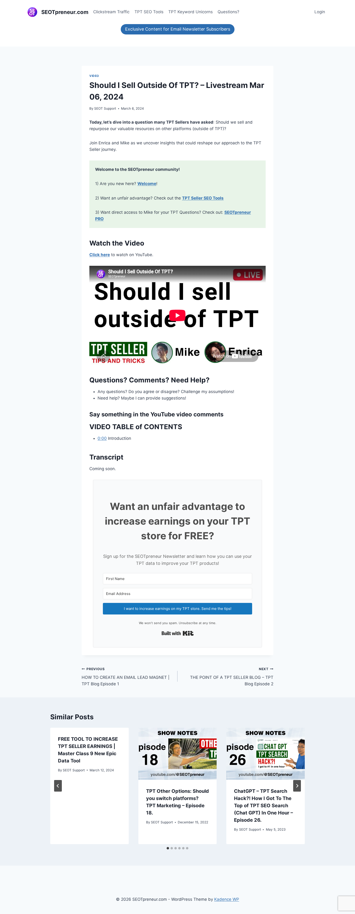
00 (104, 438)
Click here (99, 254)
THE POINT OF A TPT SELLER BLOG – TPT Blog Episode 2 (231, 676)
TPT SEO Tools (149, 11)
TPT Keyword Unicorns (190, 11)
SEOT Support (105, 108)
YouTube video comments (186, 414)
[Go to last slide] (58, 786)
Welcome (146, 183)
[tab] (168, 848)
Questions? (228, 11)
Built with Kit (178, 633)
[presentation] (177, 754)
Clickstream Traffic (111, 11)
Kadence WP (226, 899)
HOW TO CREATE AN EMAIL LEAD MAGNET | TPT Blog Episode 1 (126, 676)
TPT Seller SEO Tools (203, 198)
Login (319, 11)
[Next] (297, 786)
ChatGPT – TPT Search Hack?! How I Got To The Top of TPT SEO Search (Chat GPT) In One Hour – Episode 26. (263, 805)
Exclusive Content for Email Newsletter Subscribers (177, 29)
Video (94, 76)
